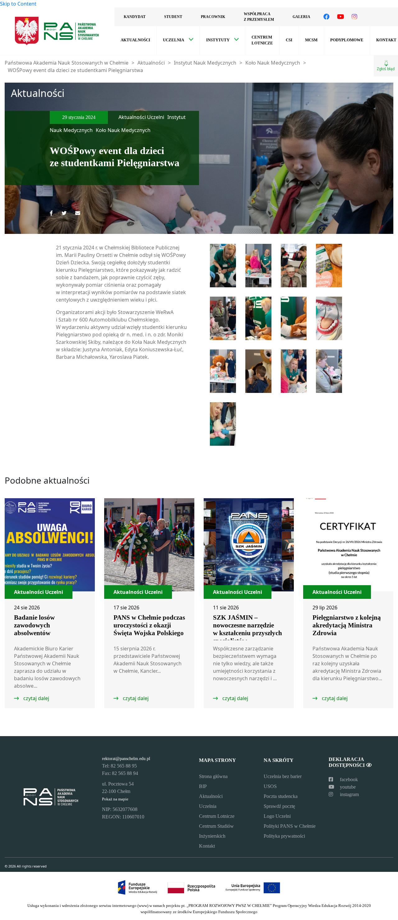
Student (173, 17)
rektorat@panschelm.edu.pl (126, 758)
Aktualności (135, 40)
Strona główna (213, 776)
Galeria (301, 17)
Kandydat (135, 17)
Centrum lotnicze (262, 40)
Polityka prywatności (284, 836)
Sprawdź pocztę (279, 806)
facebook (348, 779)
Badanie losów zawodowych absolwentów (34, 625)
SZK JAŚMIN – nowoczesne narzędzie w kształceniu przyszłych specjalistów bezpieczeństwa (247, 633)
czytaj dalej (35, 698)
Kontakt (207, 846)
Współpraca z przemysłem (259, 17)
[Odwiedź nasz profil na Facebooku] (326, 16)
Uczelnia (173, 40)
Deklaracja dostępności (347, 762)
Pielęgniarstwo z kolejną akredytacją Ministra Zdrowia (346, 625)
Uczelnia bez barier (283, 776)
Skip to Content (18, 3)
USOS (270, 786)
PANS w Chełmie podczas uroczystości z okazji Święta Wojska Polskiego (149, 625)
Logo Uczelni (277, 816)
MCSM (311, 40)
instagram (349, 794)
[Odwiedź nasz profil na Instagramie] (354, 16)
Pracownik (213, 17)
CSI (289, 40)
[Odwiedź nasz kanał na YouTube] (340, 16)
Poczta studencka (281, 796)
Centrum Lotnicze (216, 816)
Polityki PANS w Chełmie (290, 826)
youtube (347, 787)
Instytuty (217, 40)
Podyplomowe (346, 40)
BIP (203, 786)
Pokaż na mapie (115, 799)
